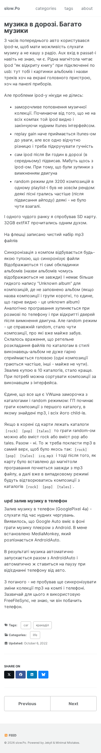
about (87, 8)
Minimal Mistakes (67, 742)
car (26, 625)
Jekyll (48, 742)
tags (68, 8)
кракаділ (42, 625)
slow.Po (12, 8)
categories (45, 8)
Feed (12, 735)
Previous (27, 703)
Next (73, 703)
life (35, 635)
